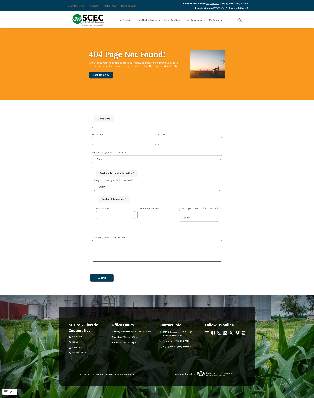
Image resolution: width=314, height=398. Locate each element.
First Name (98, 134)
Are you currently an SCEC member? (113, 180)
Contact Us (94, 6)
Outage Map (110, 6)
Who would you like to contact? (109, 152)
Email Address (103, 208)
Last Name (163, 134)
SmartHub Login (128, 6)
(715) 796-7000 (212, 3)
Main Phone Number (148, 208)
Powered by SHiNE (185, 374)
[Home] (88, 20)
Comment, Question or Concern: (109, 237)
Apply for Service (76, 6)
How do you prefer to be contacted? (198, 208)
